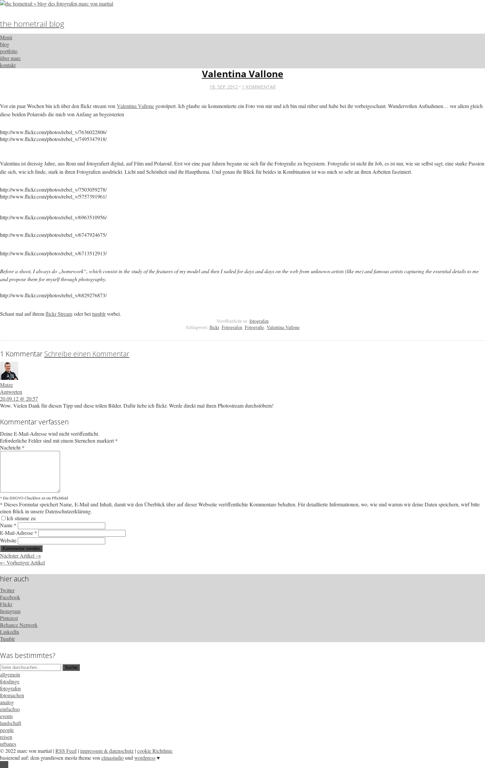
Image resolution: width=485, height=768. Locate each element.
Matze (6, 384)
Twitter (7, 590)
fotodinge (9, 681)
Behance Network (19, 624)
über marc (10, 58)
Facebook (10, 597)
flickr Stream (59, 313)
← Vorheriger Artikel (22, 562)
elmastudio (112, 757)
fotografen (259, 321)
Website (8, 540)
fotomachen (12, 695)
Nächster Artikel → (20, 555)
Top (4, 764)
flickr (214, 327)
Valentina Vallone (242, 73)
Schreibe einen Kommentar (86, 353)
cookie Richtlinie (155, 750)
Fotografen (232, 327)
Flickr (6, 604)
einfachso (10, 709)
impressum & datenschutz (107, 750)
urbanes (8, 743)
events (6, 716)
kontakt (8, 64)
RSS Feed (66, 750)
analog (7, 702)
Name (8, 525)
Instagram (10, 610)
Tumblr (7, 638)
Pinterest (9, 617)
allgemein (10, 674)
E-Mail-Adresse (18, 532)
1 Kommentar (259, 87)
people (7, 729)
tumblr (99, 313)
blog (4, 44)
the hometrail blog (32, 23)
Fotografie (254, 327)
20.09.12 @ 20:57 (19, 398)
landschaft (10, 722)
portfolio (8, 51)
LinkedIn (9, 631)
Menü (6, 37)
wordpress (144, 757)
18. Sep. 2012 (224, 87)
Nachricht (12, 447)
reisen (6, 736)
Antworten (11, 391)
